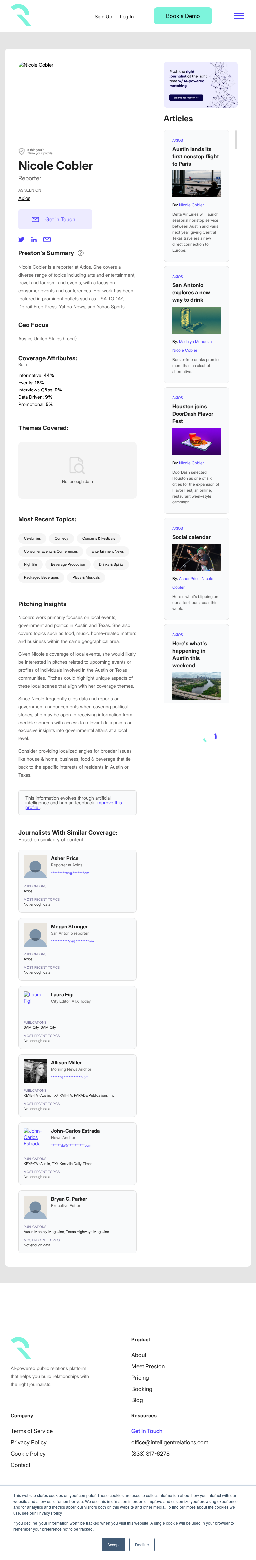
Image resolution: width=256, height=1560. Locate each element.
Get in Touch (60, 219)
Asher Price (65, 858)
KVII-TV (66, 1095)
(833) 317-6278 (150, 1453)
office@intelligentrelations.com (169, 1442)
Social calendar (191, 537)
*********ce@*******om (70, 873)
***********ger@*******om (72, 941)
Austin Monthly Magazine (44, 1231)
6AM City (31, 1027)
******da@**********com (71, 1145)
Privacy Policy (29, 1442)
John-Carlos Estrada (75, 1131)
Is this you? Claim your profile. (40, 151)
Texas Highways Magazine (87, 1231)
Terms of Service (32, 1431)
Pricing (140, 1377)
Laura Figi (62, 994)
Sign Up (103, 16)
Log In (127, 16)
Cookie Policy (28, 1453)
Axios (24, 198)
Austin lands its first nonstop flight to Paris (195, 156)
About (138, 1355)
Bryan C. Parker (69, 1199)
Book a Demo (183, 16)
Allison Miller (66, 1062)
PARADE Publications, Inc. (95, 1095)
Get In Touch (146, 1431)
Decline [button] (142, 1544)
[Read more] (196, 184)
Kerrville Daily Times (76, 1163)
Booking (141, 1389)
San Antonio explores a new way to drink (191, 292)
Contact (20, 1465)
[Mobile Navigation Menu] (239, 15)
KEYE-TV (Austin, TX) (41, 1095)
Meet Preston (148, 1366)
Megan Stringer (69, 926)
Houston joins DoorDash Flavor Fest (192, 413)
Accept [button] (113, 1544)
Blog (137, 1400)
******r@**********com (69, 1077)
